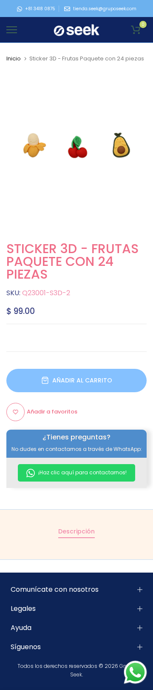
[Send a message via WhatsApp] (135, 672)
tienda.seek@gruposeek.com (104, 9)
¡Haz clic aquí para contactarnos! (82, 472)
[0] (135, 29)
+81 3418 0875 (40, 9)
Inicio (13, 59)
